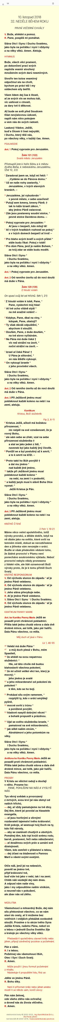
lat (8, 3)
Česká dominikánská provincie (42, 1019)
